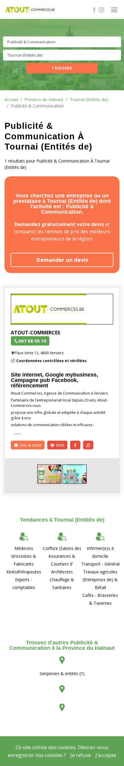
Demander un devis (62, 259)
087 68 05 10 (32, 341)
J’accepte (105, 755)
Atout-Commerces (35, 332)
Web (59, 445)
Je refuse (80, 755)
